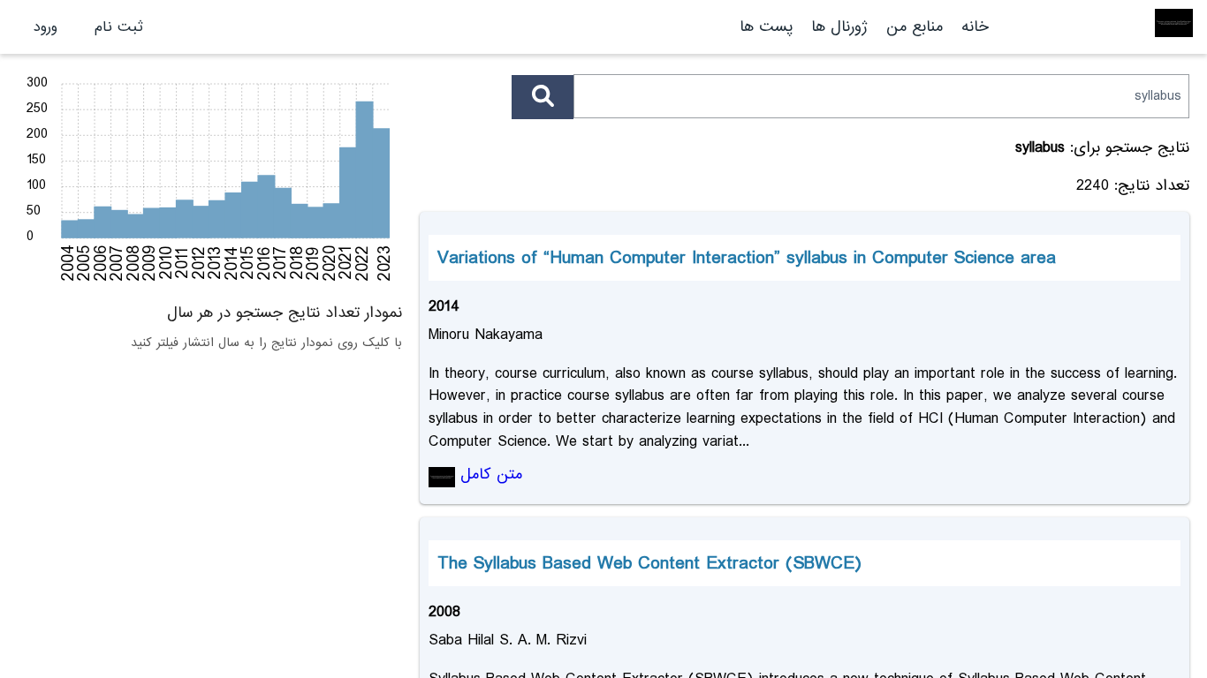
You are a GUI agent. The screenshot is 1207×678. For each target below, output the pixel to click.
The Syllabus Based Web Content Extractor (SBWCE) (649, 563)
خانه (975, 27)
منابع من (912, 27)
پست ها (766, 27)
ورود (45, 27)
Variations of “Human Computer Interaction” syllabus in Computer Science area (746, 258)
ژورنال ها (839, 27)
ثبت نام (119, 27)
